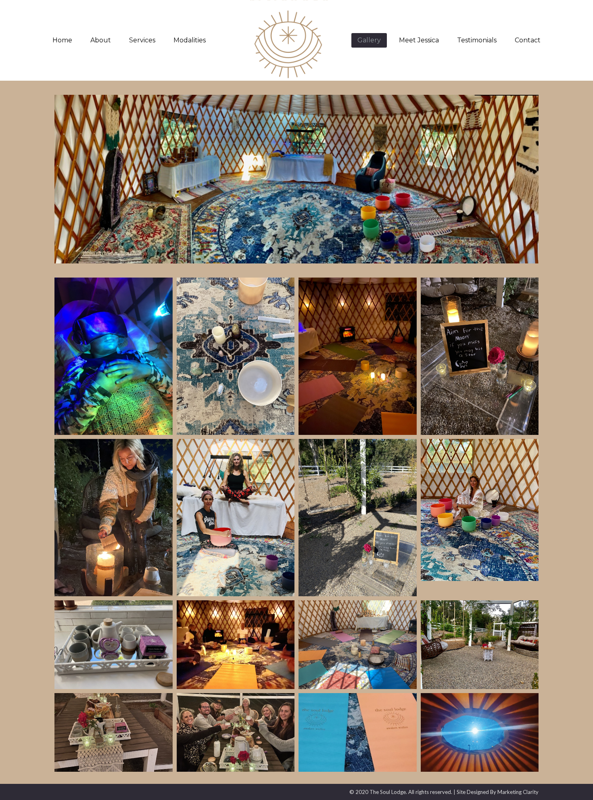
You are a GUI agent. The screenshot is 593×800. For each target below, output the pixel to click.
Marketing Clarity (518, 792)
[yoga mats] (358, 732)
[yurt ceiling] (480, 732)
